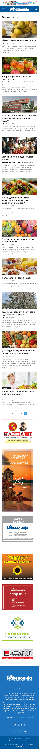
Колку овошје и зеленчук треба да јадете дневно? (18, 392)
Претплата (27, 739)
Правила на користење (16, 741)
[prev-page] (12, 413)
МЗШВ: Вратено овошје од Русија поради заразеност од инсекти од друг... (19, 118)
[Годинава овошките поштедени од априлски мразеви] (19, 300)
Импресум (10, 739)
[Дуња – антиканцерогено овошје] (19, 29)
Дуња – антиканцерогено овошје (19, 40)
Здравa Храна (7, 37)
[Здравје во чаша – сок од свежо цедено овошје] (19, 228)
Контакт (27, 741)
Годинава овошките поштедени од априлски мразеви (18, 313)
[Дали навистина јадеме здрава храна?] (19, 145)
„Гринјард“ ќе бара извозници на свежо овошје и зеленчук (19, 352)
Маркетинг (18, 739)
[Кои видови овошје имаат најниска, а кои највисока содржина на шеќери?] (19, 186)
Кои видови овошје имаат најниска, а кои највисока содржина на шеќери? (15, 200)
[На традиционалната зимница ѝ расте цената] (19, 65)
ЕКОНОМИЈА (6, 112)
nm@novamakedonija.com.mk (23, 717)
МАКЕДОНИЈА (6, 73)
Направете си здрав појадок (16, 278)
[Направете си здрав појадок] (19, 266)
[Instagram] (19, 731)
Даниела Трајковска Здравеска (12, 82)
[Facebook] (14, 731)
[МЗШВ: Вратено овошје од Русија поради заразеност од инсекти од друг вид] (19, 104)
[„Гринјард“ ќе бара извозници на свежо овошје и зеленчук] (19, 339)
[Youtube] (25, 731)
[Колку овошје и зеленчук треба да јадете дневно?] (19, 380)
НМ (3, 43)
